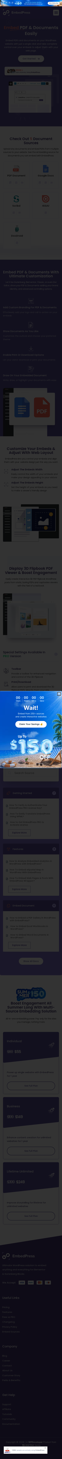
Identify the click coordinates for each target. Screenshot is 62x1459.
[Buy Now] (25, 1450)
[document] (31, 729)
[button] (59, 694)
